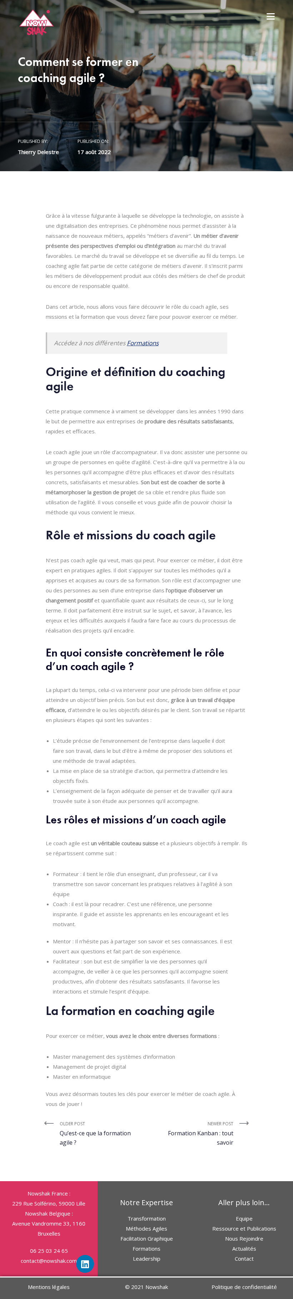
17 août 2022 (94, 151)
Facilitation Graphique (146, 1238)
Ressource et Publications (244, 1228)
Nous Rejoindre (244, 1238)
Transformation (147, 1218)
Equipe (244, 1218)
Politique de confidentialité (244, 1286)
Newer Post (200, 1133)
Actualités (244, 1248)
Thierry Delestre (38, 151)
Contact (244, 1258)
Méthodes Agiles (146, 1228)
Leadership (146, 1258)
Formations (143, 343)
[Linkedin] (85, 1264)
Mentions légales (49, 1286)
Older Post (95, 1133)
